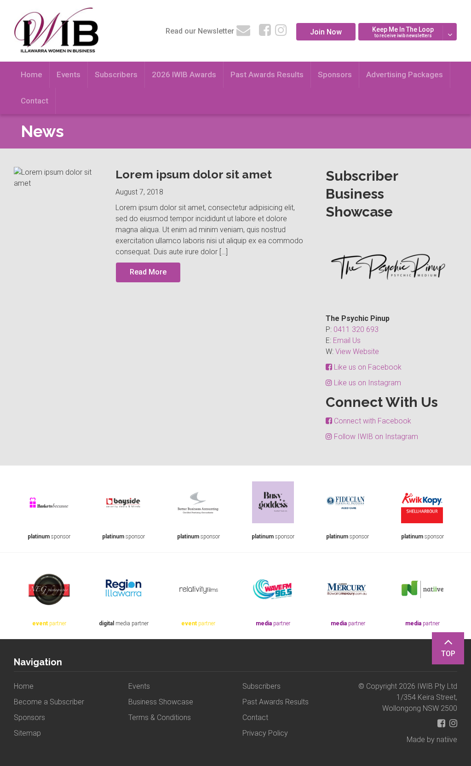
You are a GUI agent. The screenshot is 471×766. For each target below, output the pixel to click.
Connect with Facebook (371, 421)
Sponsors (335, 74)
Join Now (326, 32)
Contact (34, 100)
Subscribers (116, 74)
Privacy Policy (265, 733)
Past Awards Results (267, 74)
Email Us (347, 340)
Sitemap (27, 733)
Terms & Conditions (159, 717)
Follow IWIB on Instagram (375, 436)
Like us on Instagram (366, 382)
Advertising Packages (404, 74)
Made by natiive (432, 739)
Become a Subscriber (49, 701)
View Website (357, 351)
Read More (148, 272)
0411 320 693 (356, 329)
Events (68, 74)
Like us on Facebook (367, 367)
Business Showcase (160, 701)
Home (31, 74)
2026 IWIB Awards (184, 74)
